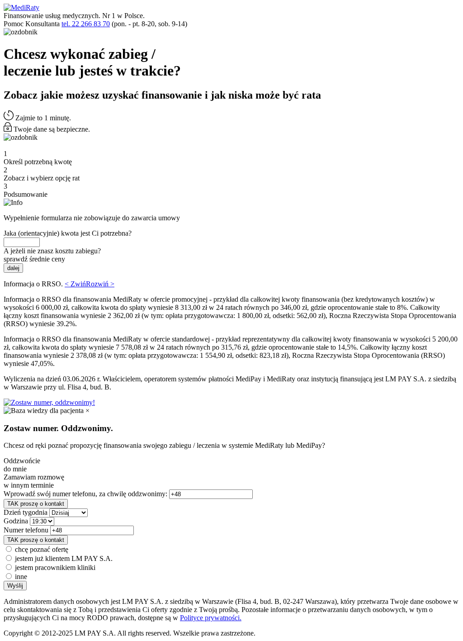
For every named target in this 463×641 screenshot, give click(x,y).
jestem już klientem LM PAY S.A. (64, 558)
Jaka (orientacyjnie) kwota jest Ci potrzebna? (68, 233)
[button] (89, 284)
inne (21, 576)
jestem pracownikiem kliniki (55, 567)
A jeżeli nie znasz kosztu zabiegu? (52, 251)
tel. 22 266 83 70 (85, 24)
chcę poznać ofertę (41, 549)
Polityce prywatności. (210, 618)
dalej (13, 268)
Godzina (16, 521)
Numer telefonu (26, 530)
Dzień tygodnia (25, 512)
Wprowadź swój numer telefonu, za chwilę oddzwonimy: (85, 494)
